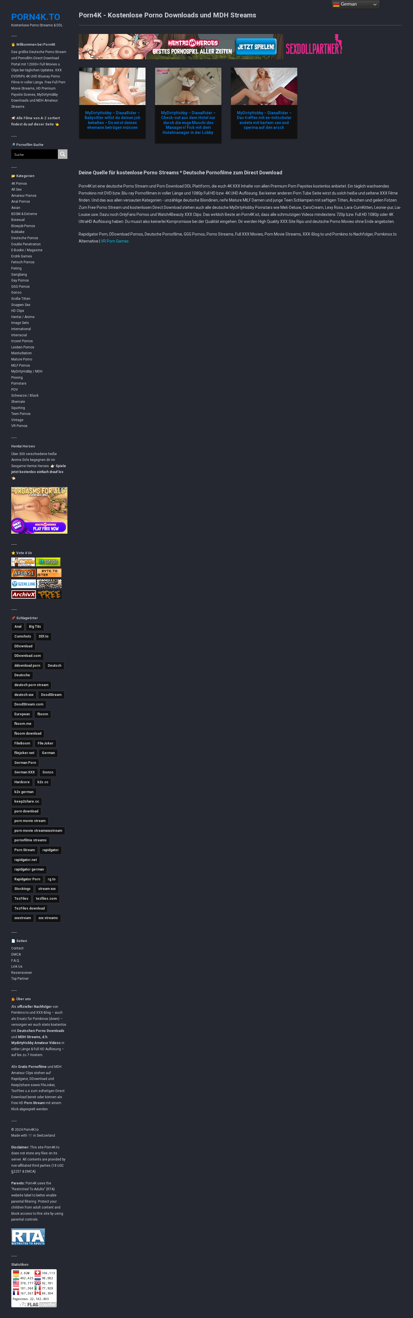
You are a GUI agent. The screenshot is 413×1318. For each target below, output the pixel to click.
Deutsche (22, 675)
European (22, 714)
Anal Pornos (20, 202)
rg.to (52, 879)
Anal (17, 627)
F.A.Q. (15, 961)
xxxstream (22, 918)
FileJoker (45, 743)
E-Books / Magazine (26, 250)
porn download (26, 811)
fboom (42, 714)
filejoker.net (24, 753)
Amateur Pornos (24, 196)
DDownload (23, 646)
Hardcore (22, 782)
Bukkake (17, 232)
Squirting (18, 408)
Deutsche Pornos (24, 238)
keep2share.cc (26, 801)
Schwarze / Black (24, 396)
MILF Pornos (20, 365)
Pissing (17, 378)
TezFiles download (29, 908)
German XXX (24, 772)
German (48, 753)
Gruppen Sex (20, 305)
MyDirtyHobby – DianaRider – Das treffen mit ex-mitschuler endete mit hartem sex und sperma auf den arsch (264, 120)
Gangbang (19, 275)
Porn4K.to (35, 17)
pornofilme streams (30, 840)
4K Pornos (19, 184)
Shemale (18, 402)
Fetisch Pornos (23, 262)
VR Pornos (19, 426)
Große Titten (20, 299)
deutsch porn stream (31, 685)
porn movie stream (30, 821)
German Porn (25, 763)
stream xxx (47, 889)
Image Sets (20, 323)
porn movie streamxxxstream (38, 831)
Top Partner (20, 979)
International (21, 329)
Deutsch (54, 666)
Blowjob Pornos (23, 226)
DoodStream (51, 695)
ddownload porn (27, 666)
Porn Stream (24, 850)
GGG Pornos (20, 287)
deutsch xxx (23, 695)
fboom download (27, 733)
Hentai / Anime (23, 317)
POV (14, 390)
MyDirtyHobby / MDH (26, 371)
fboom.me (22, 724)
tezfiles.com (46, 899)
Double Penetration (26, 244)
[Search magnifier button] (62, 154)
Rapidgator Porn (27, 879)
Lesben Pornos (22, 347)
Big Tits (35, 627)
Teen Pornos (21, 414)
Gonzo (16, 292)
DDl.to (44, 636)
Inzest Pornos (22, 341)
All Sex (16, 189)
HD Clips (17, 311)
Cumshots (22, 636)
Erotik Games (21, 256)
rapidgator (50, 850)
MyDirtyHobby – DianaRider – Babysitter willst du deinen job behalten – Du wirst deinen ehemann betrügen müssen (112, 120)
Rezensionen (21, 973)
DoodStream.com (28, 704)
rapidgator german (29, 869)
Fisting (16, 268)
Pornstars (18, 383)
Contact (17, 948)
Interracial (19, 335)
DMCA (16, 954)
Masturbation (21, 353)
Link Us (16, 966)
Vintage (17, 420)
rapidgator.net (25, 860)
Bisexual (18, 220)
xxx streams (48, 918)
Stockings (22, 889)
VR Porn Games (115, 241)
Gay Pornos (20, 280)
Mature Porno (21, 359)
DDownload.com (27, 656)
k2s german (23, 792)
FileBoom (22, 743)
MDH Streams (29, 1037)
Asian (15, 208)
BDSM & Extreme (24, 214)
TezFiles (21, 899)
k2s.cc (42, 782)
